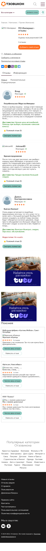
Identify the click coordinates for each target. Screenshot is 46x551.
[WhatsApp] (15, 66)
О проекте (5, 486)
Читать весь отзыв (12, 349)
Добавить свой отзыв (29, 47)
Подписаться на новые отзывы (13, 61)
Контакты (5, 503)
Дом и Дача (28, 454)
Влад (17, 91)
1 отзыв (15, 372)
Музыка (23, 468)
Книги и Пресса (34, 456)
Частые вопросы (8, 506)
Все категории (6, 12)
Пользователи (7, 489)
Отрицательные (8, 82)
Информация (20, 72)
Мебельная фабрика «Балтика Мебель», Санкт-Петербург (21, 331)
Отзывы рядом (8, 482)
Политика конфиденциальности (15, 513)
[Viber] (12, 66)
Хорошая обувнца (10, 337)
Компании (13, 23)
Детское (22, 456)
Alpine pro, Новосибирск (12, 364)
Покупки (13, 456)
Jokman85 (20, 146)
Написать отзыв (12, 353)
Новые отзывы (7, 479)
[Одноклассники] (5, 66)
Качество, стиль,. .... (11, 370)
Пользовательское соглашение (14, 510)
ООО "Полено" (8, 397)
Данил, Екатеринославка (23, 197)
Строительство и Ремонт (14, 459)
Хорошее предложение (13, 156)
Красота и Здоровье (10, 451)
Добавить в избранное (13, 54)
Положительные (17, 80)
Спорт (37, 465)
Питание (4, 454)
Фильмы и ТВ (36, 451)
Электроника (15, 454)
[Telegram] (19, 66)
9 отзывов (16, 340)
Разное (29, 462)
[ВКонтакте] (2, 66)
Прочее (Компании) (26, 23)
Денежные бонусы (9, 493)
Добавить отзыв (32, 12)
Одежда (30, 459)
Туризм (17, 465)
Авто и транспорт (17, 462)
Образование (27, 465)
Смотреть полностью (12, 136)
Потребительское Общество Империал (19, 104)
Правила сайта (7, 500)
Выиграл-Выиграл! (11, 209)
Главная (4, 23)
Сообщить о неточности (10, 57)
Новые (4, 80)
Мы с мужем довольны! (12, 402)
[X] (9, 66)
